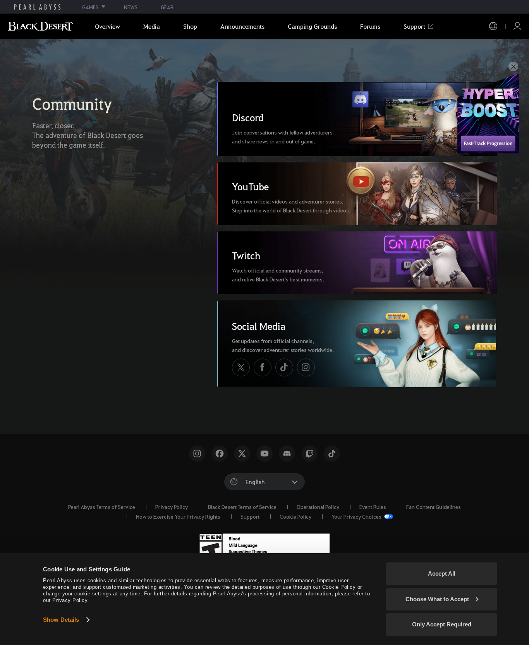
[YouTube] (264, 453)
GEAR (167, 7)
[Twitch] (309, 453)
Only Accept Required (441, 624)
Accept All (441, 573)
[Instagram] (305, 367)
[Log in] (517, 26)
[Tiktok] (332, 453)
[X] (240, 367)
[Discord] (287, 453)
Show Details (61, 619)
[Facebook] (262, 367)
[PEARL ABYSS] (37, 7)
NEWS (130, 7)
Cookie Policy (295, 516)
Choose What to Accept (437, 599)
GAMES (90, 7)
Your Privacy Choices (357, 516)
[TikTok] (284, 367)
